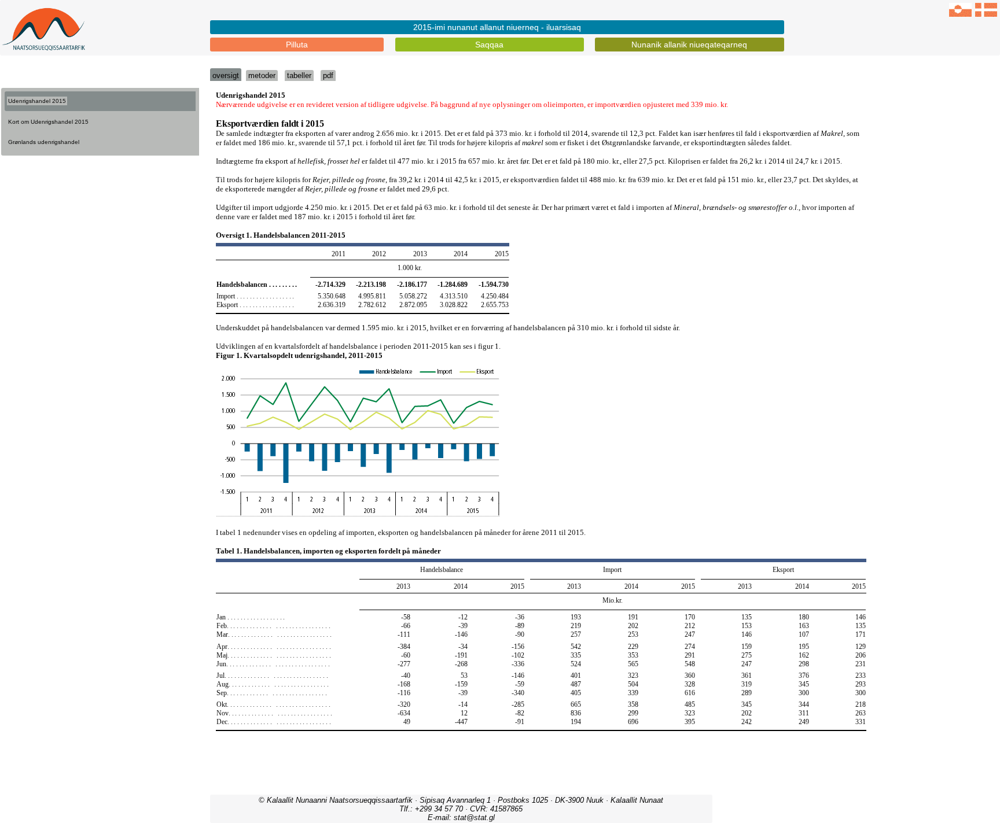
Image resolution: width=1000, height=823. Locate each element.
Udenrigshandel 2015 (37, 101)
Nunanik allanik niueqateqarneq (689, 44)
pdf (328, 75)
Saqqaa (489, 44)
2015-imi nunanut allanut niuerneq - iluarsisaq (497, 27)
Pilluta (297, 44)
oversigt (225, 75)
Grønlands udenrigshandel (43, 142)
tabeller (299, 75)
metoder (261, 75)
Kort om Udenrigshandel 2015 (48, 122)
